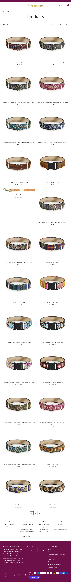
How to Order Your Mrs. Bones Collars (57, 556)
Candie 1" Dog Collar (52, 302)
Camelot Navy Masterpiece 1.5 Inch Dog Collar (18, 262)
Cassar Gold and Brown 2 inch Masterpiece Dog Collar (19, 422)
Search (50, 549)
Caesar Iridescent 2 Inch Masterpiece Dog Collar (52, 142)
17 (47, 513)
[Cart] (67, 5)
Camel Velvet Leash (19, 195)
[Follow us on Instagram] (35, 550)
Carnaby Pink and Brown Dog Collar (52, 382)
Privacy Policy (52, 559)
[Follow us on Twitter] (32, 550)
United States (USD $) (55, 5)
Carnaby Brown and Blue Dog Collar (52, 342)
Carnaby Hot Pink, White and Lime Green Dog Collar (18, 382)
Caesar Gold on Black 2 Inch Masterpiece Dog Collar (52, 62)
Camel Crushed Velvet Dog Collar (19, 182)
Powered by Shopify (26, 575)
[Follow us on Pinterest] (39, 550)
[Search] (6, 5)
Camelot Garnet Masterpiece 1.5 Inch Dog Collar (52, 222)
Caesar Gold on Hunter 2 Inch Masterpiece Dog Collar (19, 142)
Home (4, 12)
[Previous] (20, 513)
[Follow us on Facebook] (28, 550)
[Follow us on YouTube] (43, 550)
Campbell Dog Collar (19, 302)
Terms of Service (53, 567)
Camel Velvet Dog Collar (52, 182)
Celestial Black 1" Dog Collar (52, 505)
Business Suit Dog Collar (18, 62)
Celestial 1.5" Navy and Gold (19, 505)
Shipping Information (54, 564)
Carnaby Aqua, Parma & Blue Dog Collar (19, 342)
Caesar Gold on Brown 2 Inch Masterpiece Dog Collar (18, 102)
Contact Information (54, 552)
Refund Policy (52, 562)
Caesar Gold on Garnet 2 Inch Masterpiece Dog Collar (52, 102)
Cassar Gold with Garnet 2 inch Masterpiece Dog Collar (52, 423)
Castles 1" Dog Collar (52, 464)
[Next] (51, 513)
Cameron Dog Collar (52, 262)
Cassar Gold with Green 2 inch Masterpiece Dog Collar (19, 464)
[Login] (64, 5)
